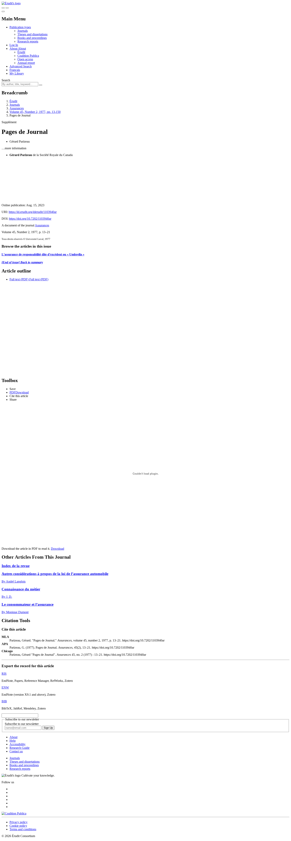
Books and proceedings (32, 38)
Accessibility (18, 744)
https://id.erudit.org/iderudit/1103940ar (33, 212)
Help (13, 740)
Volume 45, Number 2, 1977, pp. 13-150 (35, 112)
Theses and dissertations (32, 34)
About (22, 48)
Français (15, 70)
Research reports (27, 41)
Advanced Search (21, 66)
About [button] (14, 48)
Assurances (17, 108)
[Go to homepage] (11, 3)
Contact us (16, 751)
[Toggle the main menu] (3, 11)
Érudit (21, 52)
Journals (22, 30)
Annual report (26, 62)
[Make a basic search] (3, 8)
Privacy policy (19, 822)
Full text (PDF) (19, 279)
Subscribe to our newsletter (22, 724)
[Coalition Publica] (14, 813)
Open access (25, 59)
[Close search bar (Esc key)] (7, 8)
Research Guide (19, 747)
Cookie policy (18, 825)
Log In (14, 45)
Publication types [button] (20, 27)
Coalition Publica (28, 55)
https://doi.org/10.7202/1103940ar (30, 218)
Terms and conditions (23, 829)
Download (57, 548)
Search (6, 80)
